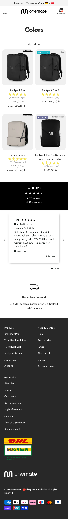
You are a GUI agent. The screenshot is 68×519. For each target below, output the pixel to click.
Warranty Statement (14, 422)
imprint (8, 390)
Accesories (10, 360)
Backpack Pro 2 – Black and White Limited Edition (50, 157)
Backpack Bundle (13, 353)
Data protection (12, 403)
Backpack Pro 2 (50, 90)
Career (41, 360)
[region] (34, 239)
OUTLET (8, 366)
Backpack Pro (17, 90)
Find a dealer (45, 353)
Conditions (10, 396)
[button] (5, 239)
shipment (9, 416)
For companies (46, 366)
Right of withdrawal (14, 409)
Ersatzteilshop (45, 340)
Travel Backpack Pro (15, 340)
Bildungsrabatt (12, 429)
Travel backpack (12, 347)
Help (40, 334)
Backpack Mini (17, 155)
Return (41, 347)
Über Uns (9, 383)
